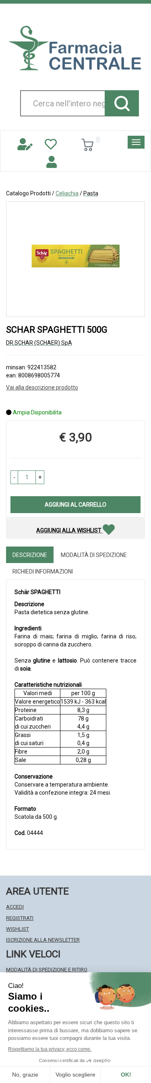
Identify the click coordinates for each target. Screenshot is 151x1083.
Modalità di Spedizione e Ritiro (46, 970)
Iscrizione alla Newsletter (43, 940)
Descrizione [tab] (29, 555)
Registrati (19, 918)
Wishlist (17, 929)
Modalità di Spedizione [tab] (94, 555)
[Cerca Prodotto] (122, 103)
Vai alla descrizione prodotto (42, 387)
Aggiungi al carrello (75, 504)
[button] (14, 477)
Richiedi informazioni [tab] (42, 571)
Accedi (15, 907)
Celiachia (67, 193)
